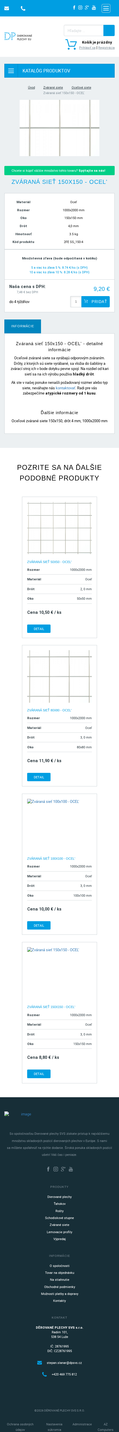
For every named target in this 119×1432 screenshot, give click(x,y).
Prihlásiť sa (87, 47)
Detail (39, 629)
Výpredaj (59, 1239)
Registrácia (106, 47)
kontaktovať (65, 387)
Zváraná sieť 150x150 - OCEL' (51, 1007)
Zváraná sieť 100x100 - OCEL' (51, 858)
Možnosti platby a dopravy (59, 1293)
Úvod (31, 87)
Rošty (59, 1211)
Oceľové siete (81, 87)
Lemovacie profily (59, 1232)
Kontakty (59, 1300)
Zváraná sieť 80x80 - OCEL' (49, 710)
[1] (109, 30)
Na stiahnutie (59, 1279)
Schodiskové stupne (59, 1218)
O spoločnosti (60, 1265)
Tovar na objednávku (59, 1272)
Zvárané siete (53, 87)
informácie (22, 326)
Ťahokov (60, 1203)
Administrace (82, 1424)
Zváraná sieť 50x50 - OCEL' (49, 562)
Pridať (98, 302)
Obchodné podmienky (59, 1287)
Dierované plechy (59, 1196)
